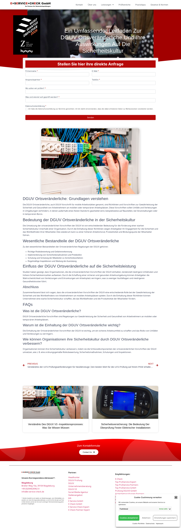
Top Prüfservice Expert (125, 482)
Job (69, 498)
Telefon (96, 80)
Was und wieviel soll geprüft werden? (42, 97)
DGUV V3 (72, 489)
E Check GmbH (75, 504)
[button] (176, 497)
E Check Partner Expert (79, 510)
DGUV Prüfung (75, 480)
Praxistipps (140, 4)
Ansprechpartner (33, 80)
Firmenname (31, 71)
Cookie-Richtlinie (138, 523)
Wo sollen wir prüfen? (35, 88)
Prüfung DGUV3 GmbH (126, 490)
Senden (90, 117)
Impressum (159, 523)
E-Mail (95, 71)
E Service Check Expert (79, 507)
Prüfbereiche (124, 4)
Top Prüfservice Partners (126, 485)
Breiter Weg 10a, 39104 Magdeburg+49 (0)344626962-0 (38, 485)
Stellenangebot (75, 495)
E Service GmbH (75, 501)
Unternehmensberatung (79, 486)
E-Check (119, 479)
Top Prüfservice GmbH (125, 487)
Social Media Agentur (78, 492)
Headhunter (74, 477)
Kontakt (79, 4)
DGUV (71, 483)
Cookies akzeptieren (129, 518)
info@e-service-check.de (33, 491)
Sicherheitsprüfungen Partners (129, 493)
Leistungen (106, 4)
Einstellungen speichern (165, 518)
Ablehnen (146, 518)
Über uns (92, 4)
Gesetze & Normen (159, 4)
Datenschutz (150, 523)
